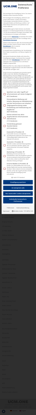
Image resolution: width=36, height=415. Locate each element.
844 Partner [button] (15, 37)
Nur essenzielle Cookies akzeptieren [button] (18, 193)
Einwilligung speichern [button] (18, 182)
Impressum (6, 211)
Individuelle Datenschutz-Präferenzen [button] (18, 200)
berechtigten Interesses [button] (10, 40)
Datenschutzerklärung (22, 208)
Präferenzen (10, 208)
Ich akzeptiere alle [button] (18, 188)
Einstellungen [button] (7, 46)
